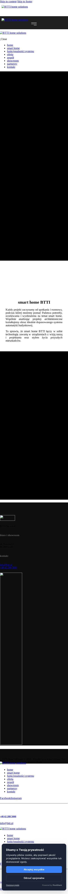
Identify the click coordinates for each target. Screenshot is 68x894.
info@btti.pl (6, 565)
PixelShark (57, 885)
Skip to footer (24, 1)
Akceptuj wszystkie (34, 869)
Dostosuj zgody (12, 885)
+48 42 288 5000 (8, 567)
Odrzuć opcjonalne (34, 878)
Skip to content (8, 1)
